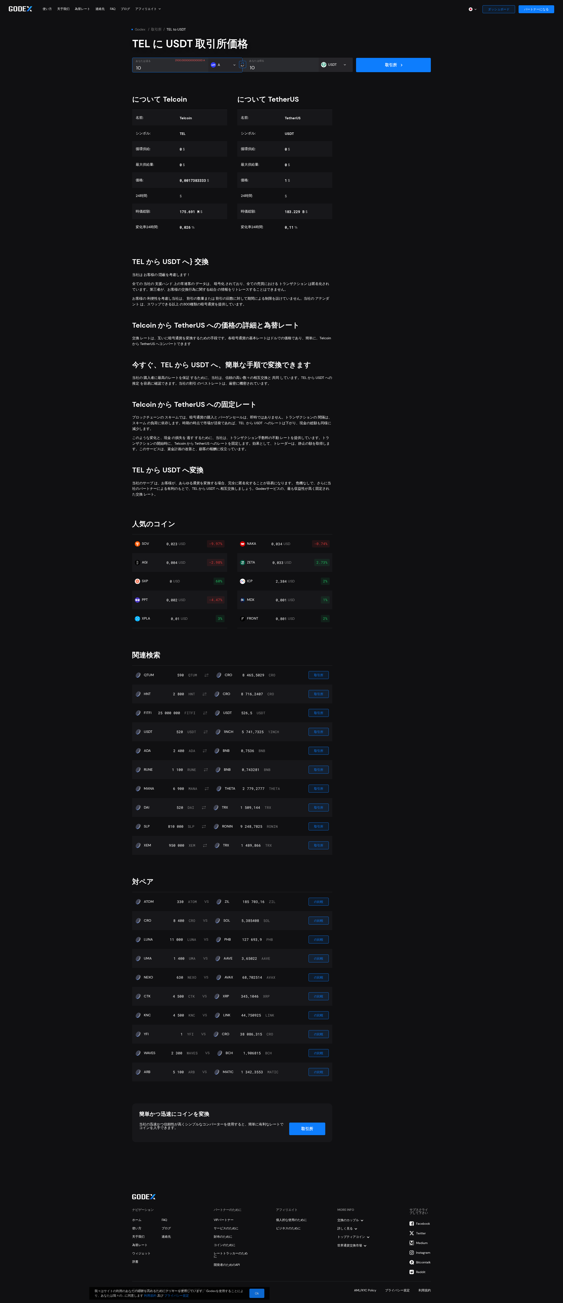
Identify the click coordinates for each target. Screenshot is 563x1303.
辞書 (135, 1261)
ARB (147, 1072)
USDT (227, 713)
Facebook (423, 1223)
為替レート (82, 9)
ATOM (149, 901)
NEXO (148, 977)
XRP (226, 996)
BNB (226, 750)
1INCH (228, 732)
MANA (149, 788)
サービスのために (226, 1228)
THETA (230, 788)
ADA (147, 750)
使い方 (47, 9)
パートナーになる (536, 9)
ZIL (227, 901)
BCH (229, 1053)
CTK (147, 996)
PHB (227, 939)
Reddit (420, 1272)
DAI (146, 807)
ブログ (125, 9)
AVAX (229, 977)
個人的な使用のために (291, 1219)
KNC (147, 1015)
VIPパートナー (224, 1219)
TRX (225, 807)
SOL (226, 920)
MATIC (228, 1072)
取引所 (156, 29)
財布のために (223, 1236)
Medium (422, 1242)
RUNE (148, 769)
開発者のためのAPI (227, 1264)
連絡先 (100, 9)
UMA (148, 958)
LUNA (148, 939)
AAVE (228, 958)
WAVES (149, 1053)
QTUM (149, 675)
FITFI (148, 713)
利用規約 (425, 1290)
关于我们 (63, 9)
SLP (147, 826)
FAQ (112, 9)
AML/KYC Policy (365, 1290)
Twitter (421, 1233)
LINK (226, 1015)
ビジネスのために (288, 1228)
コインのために (224, 1244)
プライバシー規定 (397, 1290)
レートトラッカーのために (231, 1255)
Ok (257, 1293)
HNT (147, 694)
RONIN (227, 826)
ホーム (136, 1219)
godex (140, 29)
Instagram (423, 1252)
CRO (228, 675)
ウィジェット (141, 1253)
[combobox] (148, 9)
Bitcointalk (423, 1262)
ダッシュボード (499, 9)
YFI (146, 1034)
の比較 (318, 902)
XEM (147, 845)
